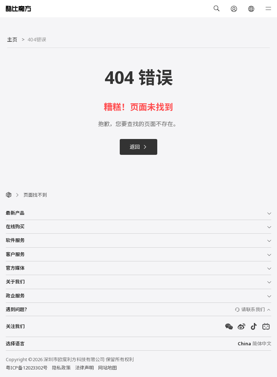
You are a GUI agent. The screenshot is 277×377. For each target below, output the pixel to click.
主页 (12, 39)
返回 (135, 146)
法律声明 (84, 367)
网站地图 (107, 367)
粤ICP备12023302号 (27, 367)
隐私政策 (61, 367)
